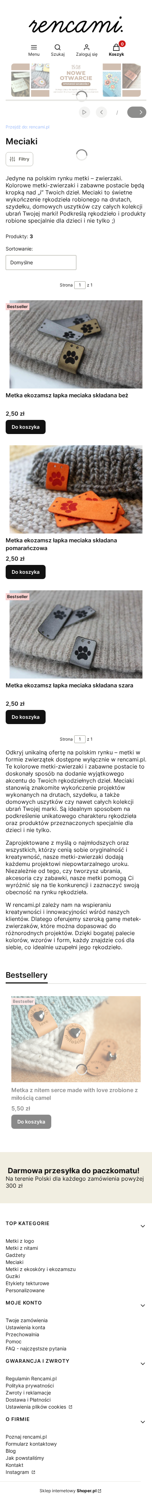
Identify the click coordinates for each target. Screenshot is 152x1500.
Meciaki (14, 1262)
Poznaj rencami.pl (26, 1437)
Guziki (13, 1276)
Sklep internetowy (68, 1490)
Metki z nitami (22, 1248)
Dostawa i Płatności (28, 1400)
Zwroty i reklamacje (28, 1393)
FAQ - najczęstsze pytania (36, 1348)
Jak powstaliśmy (25, 1458)
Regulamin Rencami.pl (31, 1378)
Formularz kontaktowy (31, 1444)
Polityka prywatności (30, 1385)
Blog (11, 1451)
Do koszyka (26, 427)
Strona (66, 285)
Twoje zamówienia (27, 1320)
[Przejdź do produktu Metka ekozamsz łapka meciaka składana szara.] (76, 634)
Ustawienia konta (25, 1327)
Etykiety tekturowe (27, 1283)
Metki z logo (20, 1241)
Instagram (18, 1472)
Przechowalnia (22, 1334)
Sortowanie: (19, 249)
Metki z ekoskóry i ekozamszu (41, 1269)
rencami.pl (27, 126)
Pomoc (14, 1341)
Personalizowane (25, 1290)
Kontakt (14, 1465)
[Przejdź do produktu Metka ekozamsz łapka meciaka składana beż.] (76, 344)
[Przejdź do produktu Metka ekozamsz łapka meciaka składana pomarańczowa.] (76, 489)
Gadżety (15, 1255)
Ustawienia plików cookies (37, 1407)
